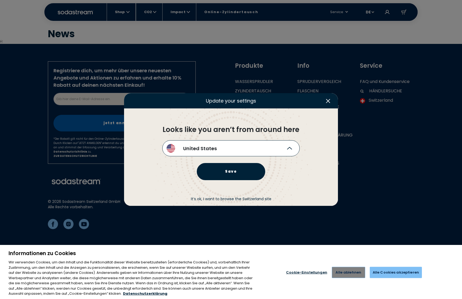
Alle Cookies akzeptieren (396, 272)
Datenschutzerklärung (145, 293)
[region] (231, 272)
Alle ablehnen (348, 272)
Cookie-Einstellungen (306, 272)
